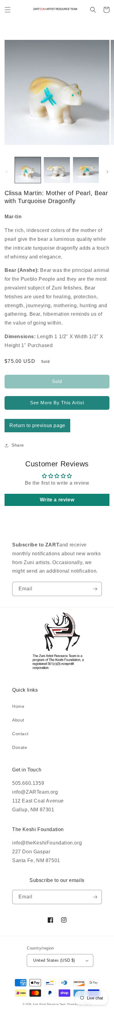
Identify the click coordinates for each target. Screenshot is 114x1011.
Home (18, 706)
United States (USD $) (54, 960)
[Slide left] (6, 171)
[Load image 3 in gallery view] (86, 170)
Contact (20, 733)
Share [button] (18, 445)
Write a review (57, 499)
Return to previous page (37, 425)
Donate (19, 747)
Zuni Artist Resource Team (49, 1004)
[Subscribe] (95, 589)
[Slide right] (107, 171)
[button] (7, 9)
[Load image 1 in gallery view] (28, 170)
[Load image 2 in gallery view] (57, 170)
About (18, 720)
